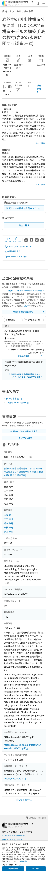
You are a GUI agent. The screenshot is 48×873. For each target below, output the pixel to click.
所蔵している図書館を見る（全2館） (24, 208)
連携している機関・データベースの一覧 (25, 290)
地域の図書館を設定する (23, 311)
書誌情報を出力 (13, 251)
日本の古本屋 (12, 398)
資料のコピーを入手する (12, 839)
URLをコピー (17, 241)
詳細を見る (39, 88)
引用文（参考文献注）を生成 (19, 246)
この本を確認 (23, 356)
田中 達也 (8, 519)
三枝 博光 (8, 527)
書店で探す (24, 225)
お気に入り (8, 241)
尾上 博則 (8, 531)
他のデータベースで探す (17, 256)
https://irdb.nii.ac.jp (13, 778)
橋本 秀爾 (8, 523)
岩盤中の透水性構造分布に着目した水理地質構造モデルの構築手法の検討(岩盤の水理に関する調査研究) (23, 472)
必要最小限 (13, 868)
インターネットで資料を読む (14, 835)
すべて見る (40, 143)
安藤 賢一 (8, 514)
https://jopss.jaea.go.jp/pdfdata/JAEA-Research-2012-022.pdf (23, 746)
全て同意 (36, 868)
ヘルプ (26, 306)
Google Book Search (16, 402)
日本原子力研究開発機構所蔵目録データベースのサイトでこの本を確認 (24, 375)
